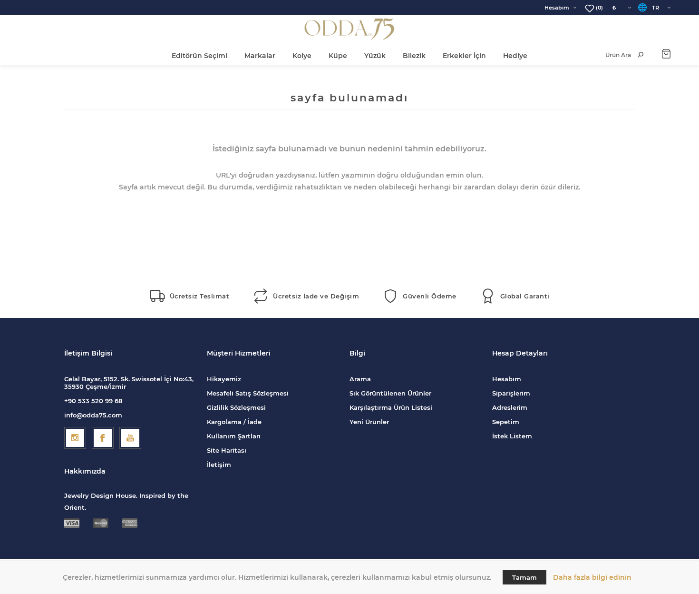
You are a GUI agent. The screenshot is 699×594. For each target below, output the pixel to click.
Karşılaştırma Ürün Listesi (391, 407)
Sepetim (505, 422)
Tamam (524, 577)
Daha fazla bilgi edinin (592, 577)
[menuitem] (278, 379)
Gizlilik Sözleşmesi (236, 407)
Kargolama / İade (234, 422)
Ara (640, 54)
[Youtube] (130, 438)
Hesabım (556, 7)
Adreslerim (509, 407)
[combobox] (608, 55)
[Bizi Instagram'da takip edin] (75, 438)
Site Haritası (226, 450)
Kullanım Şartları (234, 436)
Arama (360, 379)
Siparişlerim (511, 393)
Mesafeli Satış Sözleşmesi (248, 393)
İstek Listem (512, 436)
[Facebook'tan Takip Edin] (103, 438)
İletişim (219, 464)
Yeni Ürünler (369, 422)
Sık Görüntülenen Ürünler (390, 393)
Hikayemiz (224, 379)
